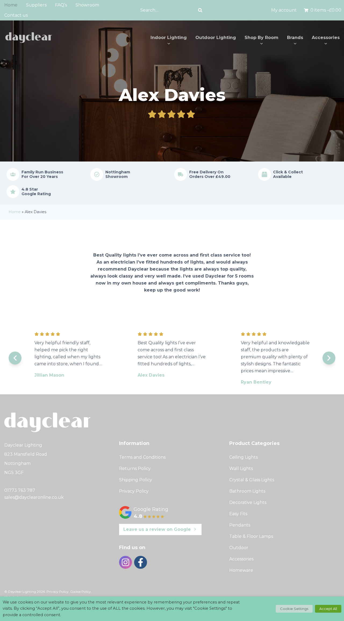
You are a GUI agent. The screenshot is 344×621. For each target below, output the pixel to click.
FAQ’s (61, 5)
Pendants (239, 525)
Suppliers (36, 5)
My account (284, 10)
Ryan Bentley (256, 382)
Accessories (326, 37)
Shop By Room (261, 37)
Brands (295, 37)
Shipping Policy (135, 479)
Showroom (87, 5)
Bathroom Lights (247, 491)
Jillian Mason (49, 375)
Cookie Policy (80, 592)
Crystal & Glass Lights (251, 479)
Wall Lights (241, 468)
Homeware (241, 570)
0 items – (325, 10)
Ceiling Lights (243, 457)
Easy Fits (238, 513)
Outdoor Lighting (215, 37)
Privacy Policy (134, 491)
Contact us (16, 15)
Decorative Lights (247, 502)
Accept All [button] (328, 608)
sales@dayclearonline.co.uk (34, 497)
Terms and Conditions (142, 457)
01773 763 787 (19, 490)
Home (10, 5)
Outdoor (238, 547)
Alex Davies (151, 375)
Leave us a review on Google (157, 529)
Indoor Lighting (168, 37)
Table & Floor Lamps (251, 536)
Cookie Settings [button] (294, 608)
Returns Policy (135, 468)
